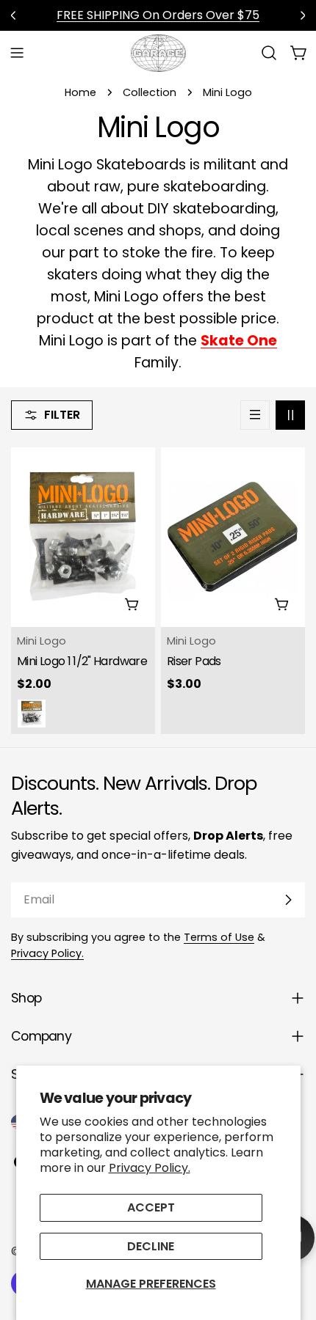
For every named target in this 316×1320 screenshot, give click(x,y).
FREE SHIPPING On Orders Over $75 (158, 15)
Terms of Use (219, 937)
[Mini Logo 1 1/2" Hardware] (83, 537)
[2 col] (290, 415)
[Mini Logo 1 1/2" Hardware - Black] (31, 713)
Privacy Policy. (149, 1167)
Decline (150, 1246)
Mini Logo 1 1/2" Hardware (82, 661)
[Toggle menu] (17, 52)
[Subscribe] (288, 899)
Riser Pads (194, 661)
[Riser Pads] (233, 537)
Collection (149, 92)
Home (80, 92)
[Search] (269, 52)
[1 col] (255, 415)
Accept (151, 1207)
